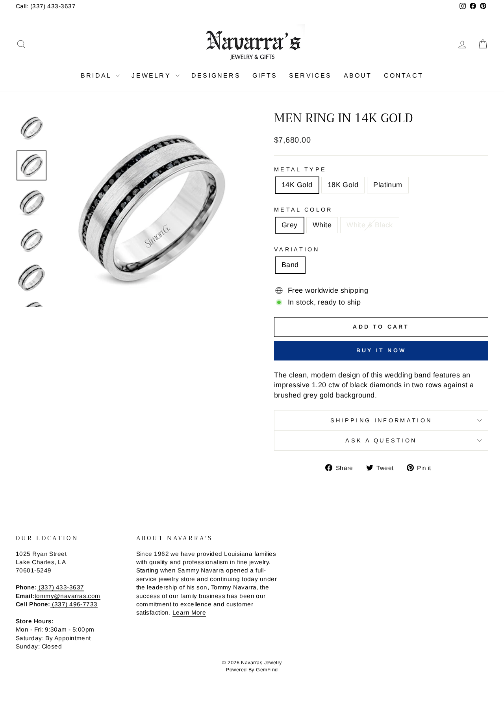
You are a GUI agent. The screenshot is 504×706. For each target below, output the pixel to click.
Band (290, 265)
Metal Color (303, 209)
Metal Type (300, 169)
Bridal (97, 75)
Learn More (189, 612)
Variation (296, 249)
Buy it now (381, 350)
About (358, 75)
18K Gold (343, 185)
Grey (290, 225)
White (322, 225)
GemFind (267, 670)
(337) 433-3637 (60, 587)
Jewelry (153, 75)
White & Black (369, 225)
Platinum (387, 185)
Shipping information (381, 420)
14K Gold (297, 185)
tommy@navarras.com (67, 596)
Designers (216, 75)
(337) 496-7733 (74, 604)
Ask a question (381, 440)
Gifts (264, 75)
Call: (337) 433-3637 (46, 6)
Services (310, 75)
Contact (403, 75)
